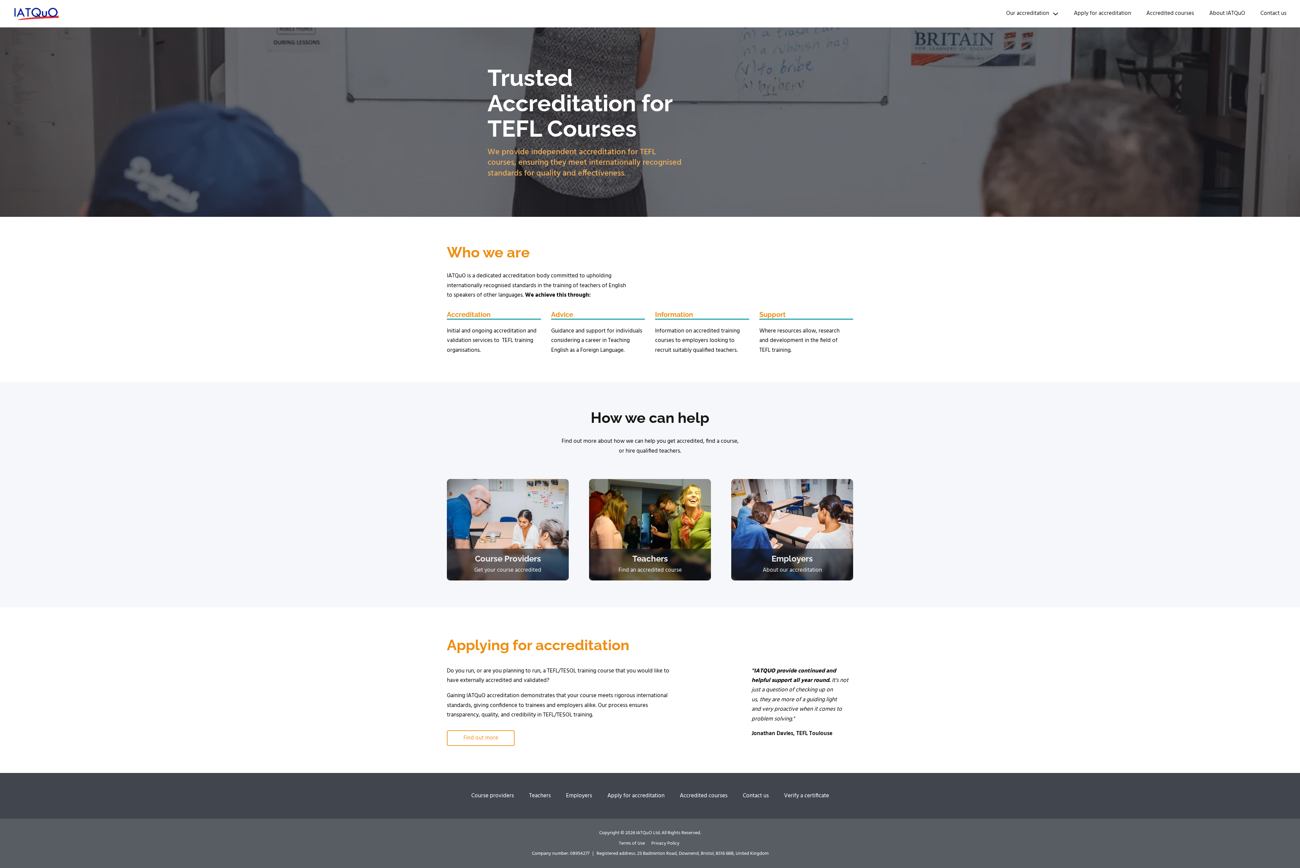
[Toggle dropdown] (1056, 14)
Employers (792, 559)
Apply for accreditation (1102, 13)
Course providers (492, 795)
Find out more (480, 738)
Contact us (1273, 13)
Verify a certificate (806, 795)
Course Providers (508, 559)
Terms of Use (632, 843)
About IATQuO (1227, 13)
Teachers (650, 559)
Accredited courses (1170, 13)
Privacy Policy (665, 843)
